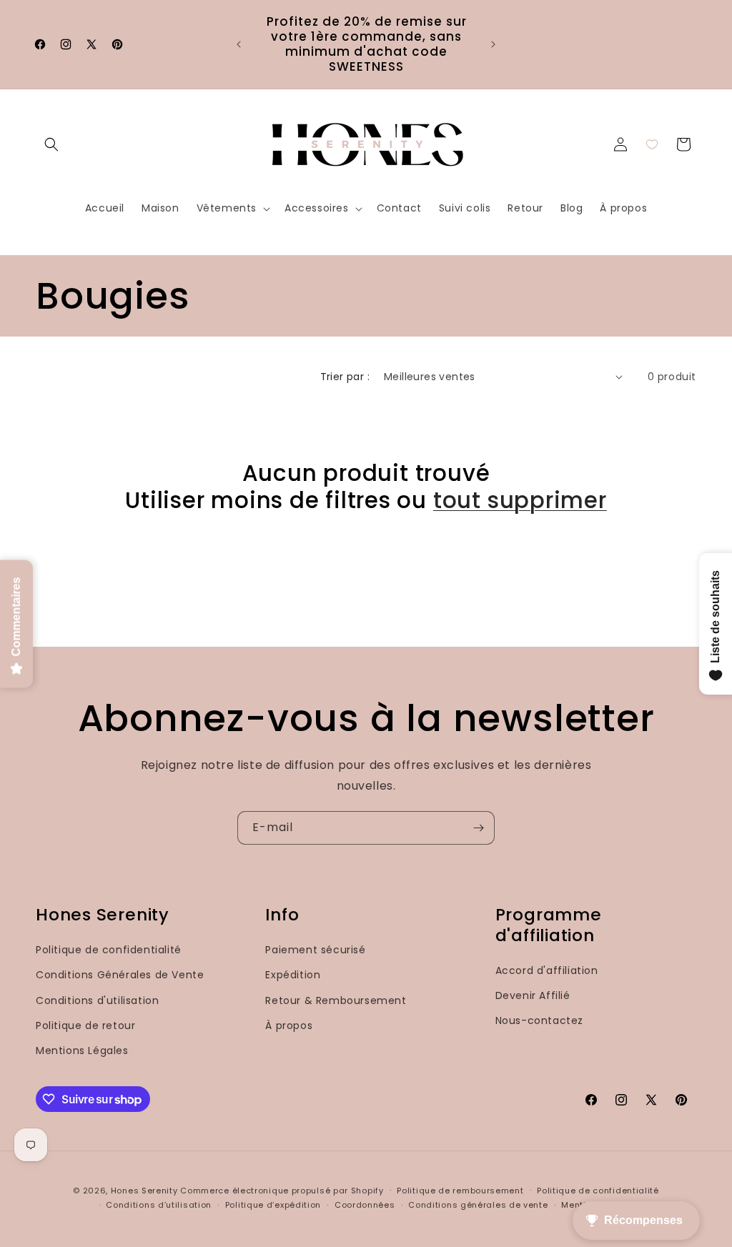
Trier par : (345, 376)
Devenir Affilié (532, 995)
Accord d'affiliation (546, 970)
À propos (288, 1025)
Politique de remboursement (460, 1190)
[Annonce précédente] (238, 44)
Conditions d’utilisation (159, 1205)
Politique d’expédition (273, 1205)
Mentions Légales (82, 1050)
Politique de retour (85, 1025)
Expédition (292, 975)
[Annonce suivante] (493, 44)
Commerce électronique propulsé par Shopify (281, 1190)
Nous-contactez (539, 1020)
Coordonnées (365, 1205)
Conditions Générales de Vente (120, 975)
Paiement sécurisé (315, 950)
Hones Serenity (144, 1190)
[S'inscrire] (478, 828)
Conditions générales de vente (478, 1205)
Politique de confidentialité (109, 950)
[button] (51, 144)
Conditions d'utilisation (97, 1000)
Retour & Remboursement (335, 1000)
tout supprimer (520, 500)
